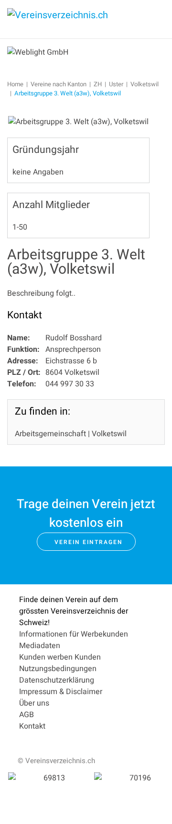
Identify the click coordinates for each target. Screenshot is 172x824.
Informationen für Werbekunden (73, 634)
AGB (26, 714)
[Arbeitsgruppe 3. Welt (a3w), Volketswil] (78, 122)
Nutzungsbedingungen (58, 668)
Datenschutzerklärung (56, 680)
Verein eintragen (88, 542)
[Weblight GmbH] (37, 52)
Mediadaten (39, 645)
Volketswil (109, 434)
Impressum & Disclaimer (60, 691)
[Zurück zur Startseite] (78, 19)
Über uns (34, 703)
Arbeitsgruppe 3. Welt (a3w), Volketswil (76, 262)
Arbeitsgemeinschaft (50, 434)
